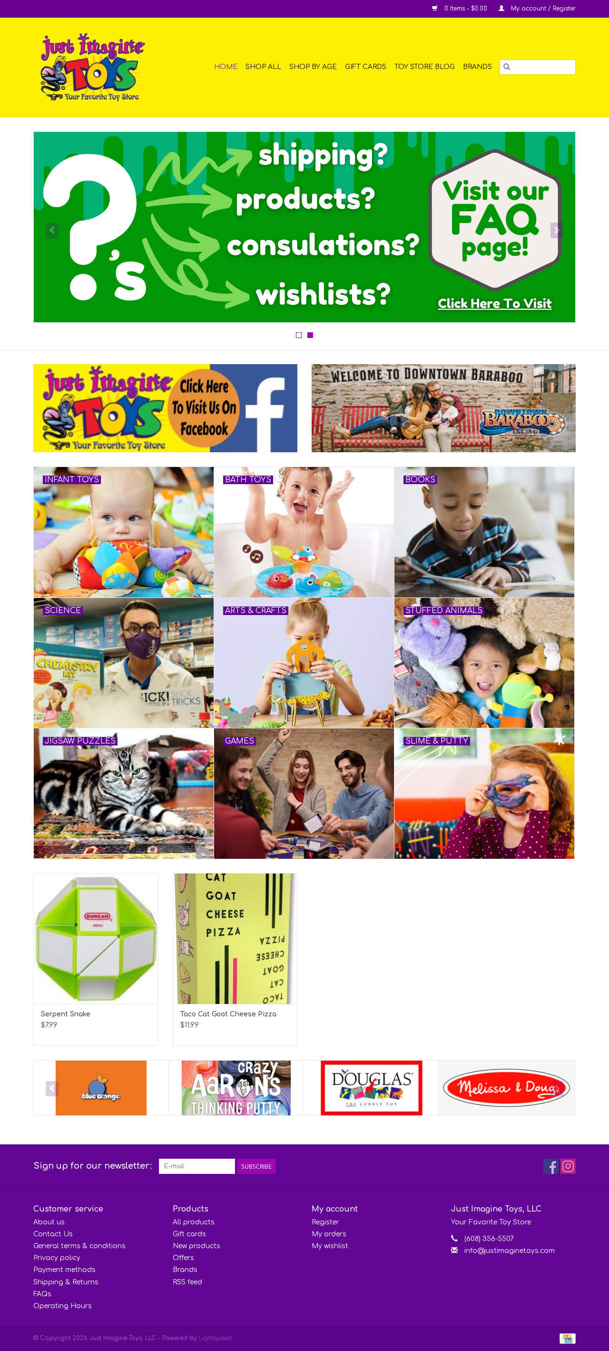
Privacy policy (56, 1258)
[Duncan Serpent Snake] (95, 938)
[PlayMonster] (506, 1088)
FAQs (42, 1294)
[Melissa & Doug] (371, 1088)
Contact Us (53, 1234)
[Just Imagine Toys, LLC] (99, 67)
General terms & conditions (79, 1246)
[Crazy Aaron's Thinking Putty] (101, 1088)
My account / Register (542, 8)
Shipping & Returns (65, 1282)
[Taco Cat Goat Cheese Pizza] (235, 938)
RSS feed (187, 1282)
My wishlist (330, 1246)
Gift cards (365, 66)
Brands (477, 66)
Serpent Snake (65, 1014)
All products (194, 1222)
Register (325, 1222)
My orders (329, 1234)
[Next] (556, 230)
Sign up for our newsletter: (92, 1166)
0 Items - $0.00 (465, 8)
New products (196, 1246)
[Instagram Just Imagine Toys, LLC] (568, 1166)
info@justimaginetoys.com (509, 1250)
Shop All (263, 66)
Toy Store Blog (424, 66)
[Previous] (52, 230)
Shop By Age (313, 66)
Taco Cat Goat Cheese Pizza (228, 1014)
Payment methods (64, 1269)
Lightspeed (215, 1338)
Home (225, 66)
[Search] (507, 67)
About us (49, 1222)
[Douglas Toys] (236, 1088)
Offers (183, 1258)
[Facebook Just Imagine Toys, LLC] (551, 1166)
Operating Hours (62, 1306)
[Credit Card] (566, 1338)
